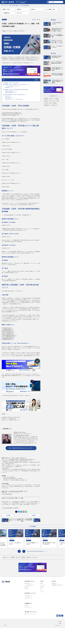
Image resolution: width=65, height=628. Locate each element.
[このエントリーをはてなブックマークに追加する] (21, 512)
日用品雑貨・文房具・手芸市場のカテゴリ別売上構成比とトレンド (17, 84)
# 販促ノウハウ (54, 105)
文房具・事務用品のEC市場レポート (10, 335)
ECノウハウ (19, 12)
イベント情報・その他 (50, 9)
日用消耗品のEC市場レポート (8, 338)
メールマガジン (42, 591)
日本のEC (33, 9)
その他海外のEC (6, 12)
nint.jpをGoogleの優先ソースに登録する (10, 507)
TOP (2, 5)
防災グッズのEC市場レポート (8, 331)
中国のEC (19, 9)
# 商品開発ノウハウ (47, 105)
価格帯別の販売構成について (11, 91)
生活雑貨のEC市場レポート (8, 330)
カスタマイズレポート (28, 595)
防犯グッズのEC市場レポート (8, 334)
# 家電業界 (46, 98)
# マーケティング (52, 100)
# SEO (58, 100)
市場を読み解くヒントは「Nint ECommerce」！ (14, 99)
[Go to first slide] (23, 551)
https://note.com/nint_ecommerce (22, 435)
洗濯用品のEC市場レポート (8, 339)
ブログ (41, 588)
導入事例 (41, 583)
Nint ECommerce (27, 583)
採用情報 (60, 623)
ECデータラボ (6, 5)
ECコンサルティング (27, 607)
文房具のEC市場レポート (8, 327)
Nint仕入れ (26, 586)
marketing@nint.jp (8, 494)
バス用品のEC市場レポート (8, 329)
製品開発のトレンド (9, 87)
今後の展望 (7, 96)
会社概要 (60, 621)
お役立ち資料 (42, 586)
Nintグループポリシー (58, 625)
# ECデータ (51, 98)
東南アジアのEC (6, 9)
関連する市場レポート (9, 97)
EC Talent (26, 605)
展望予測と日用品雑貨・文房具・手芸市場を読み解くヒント (15, 94)
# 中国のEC (46, 100)
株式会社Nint (53, 583)
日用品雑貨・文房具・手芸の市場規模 (11, 82)
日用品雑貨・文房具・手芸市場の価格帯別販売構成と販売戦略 (16, 89)
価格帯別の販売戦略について (11, 92)
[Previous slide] (19, 551)
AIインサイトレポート (28, 598)
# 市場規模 (56, 98)
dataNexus (26, 588)
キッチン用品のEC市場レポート (9, 336)
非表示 (36, 79)
